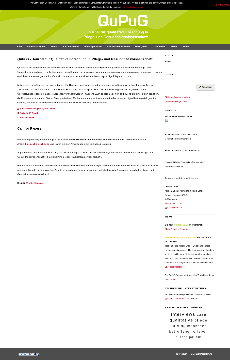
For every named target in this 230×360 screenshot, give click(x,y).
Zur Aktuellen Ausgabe (177, 229)
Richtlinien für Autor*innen (89, 139)
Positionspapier (27, 117)
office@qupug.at (174, 208)
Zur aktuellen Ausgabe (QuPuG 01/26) (38, 109)
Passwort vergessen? (177, 101)
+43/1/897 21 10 (174, 203)
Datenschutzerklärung (201, 354)
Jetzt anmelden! (174, 267)
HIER (173, 279)
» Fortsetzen (221, 5)
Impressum (181, 354)
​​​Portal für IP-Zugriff (29, 113)
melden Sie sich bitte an (38, 144)
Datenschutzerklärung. (133, 7)
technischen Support (176, 298)
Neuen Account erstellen (178, 97)
